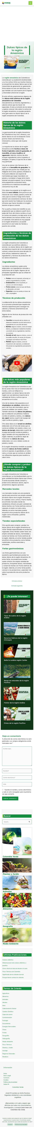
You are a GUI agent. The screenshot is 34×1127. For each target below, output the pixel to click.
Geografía (8, 926)
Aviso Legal (7, 1075)
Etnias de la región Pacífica (14, 723)
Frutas (4, 1032)
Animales (7, 891)
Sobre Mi (6, 1084)
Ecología (5, 1020)
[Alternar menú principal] (30, 3)
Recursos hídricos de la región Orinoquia (15, 639)
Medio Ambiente (10, 943)
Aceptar (10, 1124)
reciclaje (4, 1050)
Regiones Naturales (8, 1053)
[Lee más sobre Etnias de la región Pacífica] (17, 713)
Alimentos (7, 909)
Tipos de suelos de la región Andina (15, 617)
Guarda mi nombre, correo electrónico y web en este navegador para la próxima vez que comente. (16, 792)
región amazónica (11, 78)
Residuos (5, 1056)
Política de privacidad (10, 1082)
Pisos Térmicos (7, 1044)
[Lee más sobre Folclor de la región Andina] (17, 693)
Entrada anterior (17, 581)
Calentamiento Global (9, 1008)
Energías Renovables (9, 1026)
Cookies (6, 1080)
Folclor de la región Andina (14, 703)
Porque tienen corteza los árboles (13, 977)
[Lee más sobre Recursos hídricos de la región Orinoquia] (17, 628)
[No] (32, 1121)
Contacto (6, 1078)
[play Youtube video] (17, 363)
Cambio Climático (7, 1011)
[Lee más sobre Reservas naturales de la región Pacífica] (17, 671)
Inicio (5, 1073)
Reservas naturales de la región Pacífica (16, 681)
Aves (3, 1005)
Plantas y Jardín (11, 874)
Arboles (4, 1002)
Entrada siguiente (16, 586)
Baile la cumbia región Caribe (15, 660)
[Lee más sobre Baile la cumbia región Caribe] (17, 651)
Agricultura (5, 993)
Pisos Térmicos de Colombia (11, 971)
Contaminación (7, 1017)
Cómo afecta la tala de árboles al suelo (14, 968)
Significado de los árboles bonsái (13, 974)
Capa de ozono (7, 1014)
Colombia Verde (10, 856)
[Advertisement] (17, 24)
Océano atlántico (7, 960)
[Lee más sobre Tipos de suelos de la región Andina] (17, 606)
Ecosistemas (6, 1023)
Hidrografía (6, 1038)
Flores (4, 1029)
